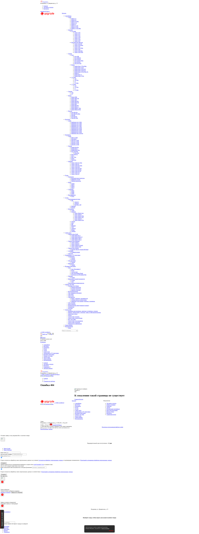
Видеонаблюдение (73, 291)
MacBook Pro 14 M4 (76, 127)
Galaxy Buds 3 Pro (79, 216)
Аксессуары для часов (74, 322)
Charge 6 (76, 203)
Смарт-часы (68, 232)
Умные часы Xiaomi (73, 248)
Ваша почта (4, 456)
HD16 (72, 186)
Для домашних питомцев (75, 293)
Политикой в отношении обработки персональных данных (96, 460)
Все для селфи (72, 319)
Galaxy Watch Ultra (76, 246)
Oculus (73, 280)
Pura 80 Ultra (74, 118)
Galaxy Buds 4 (78, 218)
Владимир (45, 2)
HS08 (72, 192)
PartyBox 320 (77, 204)
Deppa (73, 230)
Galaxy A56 (77, 39)
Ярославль (6, 529)
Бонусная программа (112, 410)
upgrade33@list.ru (45, 11)
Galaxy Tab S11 (75, 164)
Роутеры (70, 308)
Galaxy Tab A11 (75, 174)
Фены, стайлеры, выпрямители (79, 298)
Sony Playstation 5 (75, 269)
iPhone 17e (74, 23)
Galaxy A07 (77, 32)
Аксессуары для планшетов (75, 321)
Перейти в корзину (6, 492)
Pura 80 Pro (74, 116)
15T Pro (76, 80)
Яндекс (73, 207)
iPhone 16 (73, 20)
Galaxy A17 (77, 34)
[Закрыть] (3, 439)
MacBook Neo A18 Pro (77, 133)
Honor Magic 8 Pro (76, 109)
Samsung (70, 30)
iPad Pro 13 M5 (75, 144)
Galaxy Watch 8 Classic (77, 245)
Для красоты (71, 297)
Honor (69, 95)
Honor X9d (74, 97)
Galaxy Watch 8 (75, 244)
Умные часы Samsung (74, 241)
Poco (72, 55)
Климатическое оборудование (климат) (78, 305)
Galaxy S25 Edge (78, 45)
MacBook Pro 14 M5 (76, 130)
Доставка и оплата (48, 7)
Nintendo (70, 276)
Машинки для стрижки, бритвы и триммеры (83, 301)
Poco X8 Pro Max (78, 60)
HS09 (72, 193)
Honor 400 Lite (75, 98)
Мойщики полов (75, 179)
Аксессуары (74, 272)
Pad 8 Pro (73, 160)
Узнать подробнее (105, 528)
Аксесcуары (68, 309)
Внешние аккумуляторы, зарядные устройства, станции (83, 311)
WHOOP (70, 253)
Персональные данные (46, 429)
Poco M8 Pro (77, 58)
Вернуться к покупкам (17, 492)
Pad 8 (72, 158)
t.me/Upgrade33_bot (39, 464)
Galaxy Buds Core (79, 213)
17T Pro (76, 87)
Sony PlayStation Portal (77, 273)
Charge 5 (76, 202)
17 (75, 88)
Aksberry (73, 228)
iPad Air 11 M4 (75, 140)
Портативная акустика (74, 199)
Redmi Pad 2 (74, 148)
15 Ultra (76, 83)
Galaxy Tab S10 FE (76, 171)
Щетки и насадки (76, 290)
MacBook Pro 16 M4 (76, 129)
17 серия (73, 84)
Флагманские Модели (77, 42)
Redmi (73, 65)
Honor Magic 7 (75, 106)
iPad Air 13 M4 (75, 141)
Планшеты (68, 134)
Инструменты (72, 304)
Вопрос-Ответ (110, 411)
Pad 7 (72, 155)
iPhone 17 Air (74, 25)
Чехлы (70, 315)
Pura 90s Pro (74, 112)
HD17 (72, 188)
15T (75, 79)
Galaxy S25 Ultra (78, 48)
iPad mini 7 (74, 139)
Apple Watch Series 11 (76, 237)
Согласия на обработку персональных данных (50, 460)
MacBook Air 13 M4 (76, 122)
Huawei (70, 111)
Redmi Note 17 (78, 74)
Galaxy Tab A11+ (75, 172)
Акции (108, 407)
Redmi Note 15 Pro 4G (80, 69)
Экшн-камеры (69, 325)
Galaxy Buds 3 (78, 214)
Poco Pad (76, 153)
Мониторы (71, 263)
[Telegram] (47, 376)
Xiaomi (70, 53)
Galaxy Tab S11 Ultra (76, 162)
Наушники (71, 209)
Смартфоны (68, 16)
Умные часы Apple (73, 234)
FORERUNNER (75, 252)
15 (75, 81)
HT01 (72, 196)
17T (75, 86)
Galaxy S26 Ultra (78, 52)
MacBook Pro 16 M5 (76, 132)
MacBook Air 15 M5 (76, 126)
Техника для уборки (73, 286)
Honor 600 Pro (75, 105)
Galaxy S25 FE (78, 44)
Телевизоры (71, 256)
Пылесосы (71, 176)
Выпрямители (72, 195)
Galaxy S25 (77, 46)
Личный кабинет (48, 368)
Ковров (6, 530)
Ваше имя (3, 452)
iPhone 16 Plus (75, 21)
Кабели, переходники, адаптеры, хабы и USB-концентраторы (84, 312)
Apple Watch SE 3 (75, 235)
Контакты (46, 8)
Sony (72, 223)
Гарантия (108, 406)
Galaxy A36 (77, 37)
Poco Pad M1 (74, 151)
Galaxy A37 (77, 38)
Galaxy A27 (77, 35)
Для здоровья (71, 302)
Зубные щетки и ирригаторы (79, 300)
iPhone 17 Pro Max (76, 28)
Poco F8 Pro (77, 62)
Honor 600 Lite (75, 102)
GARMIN (70, 251)
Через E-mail (7, 448)
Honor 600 (74, 104)
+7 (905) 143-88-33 (45, 332)
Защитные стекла (72, 314)
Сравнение (46, 367)
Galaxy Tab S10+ (75, 167)
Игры (72, 270)
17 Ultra (76, 90)
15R (72, 93)
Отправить (3, 463)
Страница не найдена (49, 381)
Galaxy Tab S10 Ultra (76, 165)
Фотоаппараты (69, 326)
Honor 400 (74, 100)
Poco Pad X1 (74, 154)
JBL (72, 200)
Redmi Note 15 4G (79, 67)
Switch (73, 277)
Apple (69, 17)
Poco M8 (76, 56)
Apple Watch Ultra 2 (76, 238)
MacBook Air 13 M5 (76, 125)
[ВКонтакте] (42, 376)
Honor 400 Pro (75, 101)
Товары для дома (69, 284)
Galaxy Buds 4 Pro (79, 220)
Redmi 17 (76, 73)
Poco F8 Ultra (77, 63)
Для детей (70, 294)
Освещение (71, 307)
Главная (46, 6)
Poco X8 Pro (77, 59)
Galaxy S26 (77, 49)
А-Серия (73, 31)
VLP (72, 227)
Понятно (111, 530)
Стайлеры (70, 189)
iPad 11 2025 (74, 137)
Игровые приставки (70, 266)
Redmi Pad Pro (75, 147)
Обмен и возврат (110, 404)
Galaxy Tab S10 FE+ (76, 169)
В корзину (43, 342)
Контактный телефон (6, 454)
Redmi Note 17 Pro (79, 76)
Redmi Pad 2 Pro (75, 150)
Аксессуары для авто (73, 316)
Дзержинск (7, 532)
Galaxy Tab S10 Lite (76, 168)
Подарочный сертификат (113, 409)
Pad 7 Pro (73, 157)
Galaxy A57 (77, 41)
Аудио (66, 197)
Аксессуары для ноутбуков (75, 318)
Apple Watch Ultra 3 (76, 239)
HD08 (72, 183)
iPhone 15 (73, 18)
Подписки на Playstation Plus (78, 274)
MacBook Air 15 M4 (76, 123)
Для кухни (71, 295)
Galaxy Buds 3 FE (79, 217)
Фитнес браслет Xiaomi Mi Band (79, 249)
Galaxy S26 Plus (78, 51)
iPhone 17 (73, 24)
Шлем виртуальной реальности (76, 279)
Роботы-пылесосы (76, 181)
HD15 (72, 185)
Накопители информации (75, 323)
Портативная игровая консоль (76, 283)
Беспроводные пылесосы (78, 178)
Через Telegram (8, 450)
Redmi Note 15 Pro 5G (80, 70)
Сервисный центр (111, 414)
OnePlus (73, 231)
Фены (69, 182)
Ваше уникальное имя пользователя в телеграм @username (16, 467)
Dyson (66, 175)
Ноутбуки (67, 119)
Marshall (73, 206)
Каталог (64, 13)
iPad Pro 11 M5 (75, 143)
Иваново (6, 527)
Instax (69, 328)
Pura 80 (73, 115)
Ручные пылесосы (76, 288)
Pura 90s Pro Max (75, 113)
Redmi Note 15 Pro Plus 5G (81, 72)
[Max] (51, 376)
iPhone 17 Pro (74, 27)
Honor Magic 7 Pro (76, 108)
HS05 (72, 190)
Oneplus (70, 91)
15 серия (73, 77)
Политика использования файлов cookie (112, 427)
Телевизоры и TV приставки (72, 255)
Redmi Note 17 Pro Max (80, 66)
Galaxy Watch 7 (75, 242)
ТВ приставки (72, 260)
